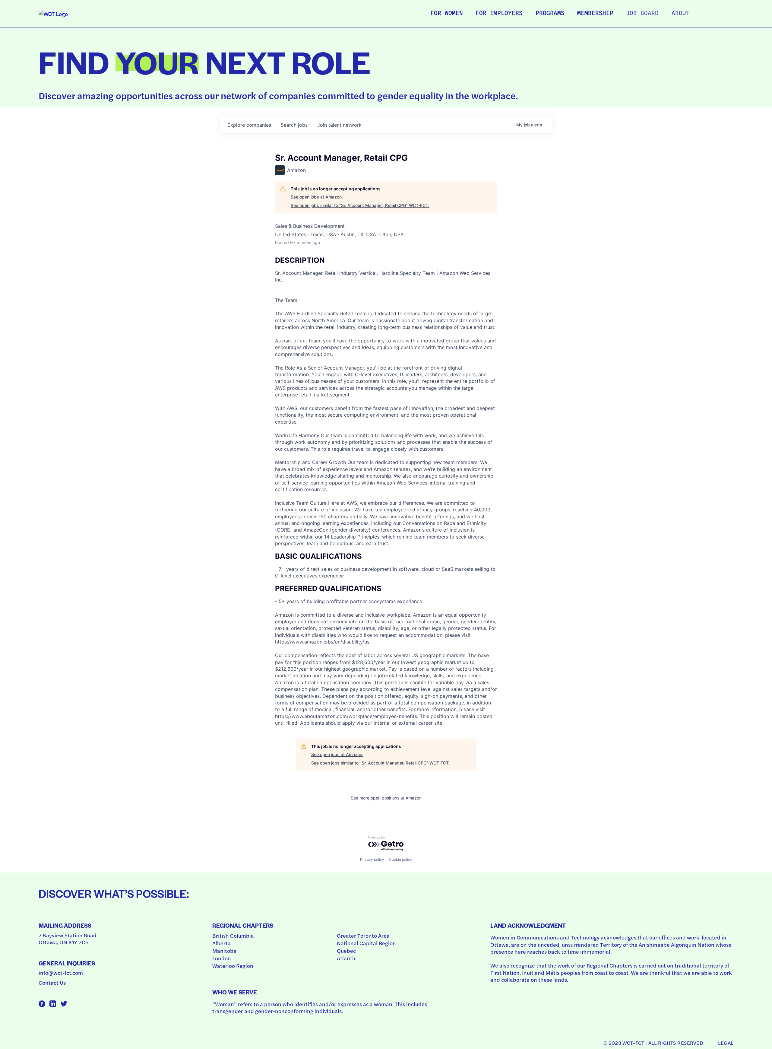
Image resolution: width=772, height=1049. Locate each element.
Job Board (642, 14)
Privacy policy (372, 859)
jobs (294, 125)
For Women (446, 14)
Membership (595, 14)
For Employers (499, 14)
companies (249, 125)
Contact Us (52, 982)
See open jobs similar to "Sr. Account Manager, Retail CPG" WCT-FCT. (360, 205)
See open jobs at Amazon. (317, 196)
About (681, 14)
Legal (725, 1042)
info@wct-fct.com (61, 972)
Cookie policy (400, 859)
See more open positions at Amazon (386, 797)
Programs (550, 14)
